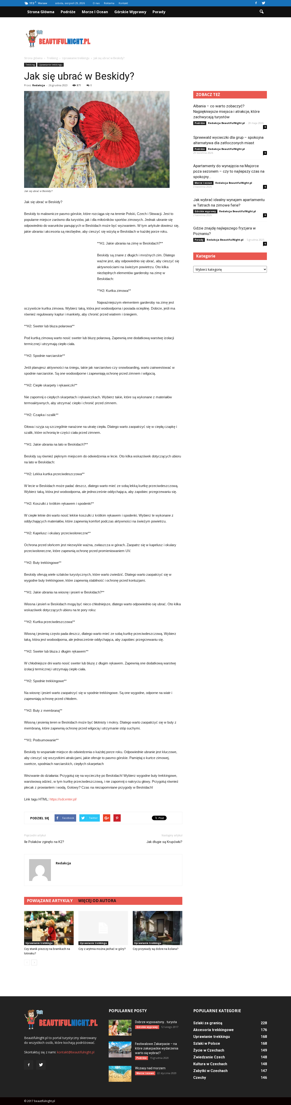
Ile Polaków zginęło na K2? (44, 842)
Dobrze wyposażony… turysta (156, 1022)
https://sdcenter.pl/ (63, 799)
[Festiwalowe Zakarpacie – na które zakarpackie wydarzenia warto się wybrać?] (120, 1049)
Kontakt (123, 3)
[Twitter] (263, 3)
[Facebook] (256, 3)
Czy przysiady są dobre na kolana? (155, 949)
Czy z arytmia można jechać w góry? (102, 949)
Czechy (199, 1077)
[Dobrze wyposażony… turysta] (120, 1028)
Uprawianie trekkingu (50, 64)
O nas (96, 3)
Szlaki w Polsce (206, 1043)
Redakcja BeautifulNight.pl (226, 123)
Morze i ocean (95, 11)
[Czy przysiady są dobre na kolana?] (157, 928)
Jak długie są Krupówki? (164, 842)
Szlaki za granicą (207, 1023)
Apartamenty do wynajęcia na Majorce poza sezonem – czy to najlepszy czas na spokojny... (228, 171)
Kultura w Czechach (210, 1064)
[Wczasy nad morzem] (120, 1074)
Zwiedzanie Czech (209, 1057)
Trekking (30, 64)
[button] (261, 11)
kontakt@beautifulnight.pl (75, 1052)
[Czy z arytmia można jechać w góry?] (103, 928)
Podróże (68, 11)
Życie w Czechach (208, 1050)
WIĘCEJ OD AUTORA (97, 900)
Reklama (109, 3)
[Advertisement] (184, 38)
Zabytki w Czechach (210, 1071)
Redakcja (38, 85)
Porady (159, 11)
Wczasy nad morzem (150, 1068)
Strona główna (40, 11)
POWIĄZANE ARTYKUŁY (50, 900)
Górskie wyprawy (130, 11)
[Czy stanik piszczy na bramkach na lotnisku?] (49, 928)
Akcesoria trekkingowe (213, 1030)
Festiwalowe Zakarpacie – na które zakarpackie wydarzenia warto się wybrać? (156, 1048)
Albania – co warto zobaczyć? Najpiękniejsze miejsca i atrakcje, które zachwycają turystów (226, 111)
